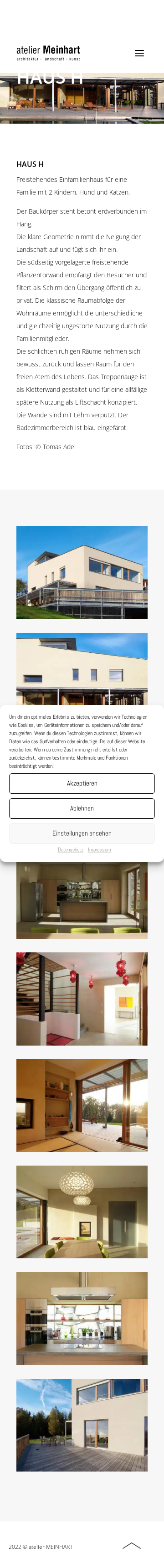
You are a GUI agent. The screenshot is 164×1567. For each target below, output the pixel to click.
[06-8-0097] (82, 1256)
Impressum (99, 849)
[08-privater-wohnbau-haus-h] (82, 936)
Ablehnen (82, 808)
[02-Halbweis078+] (82, 617)
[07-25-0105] (82, 1150)
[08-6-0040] (82, 1043)
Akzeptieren (82, 783)
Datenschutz (70, 849)
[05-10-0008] (82, 1363)
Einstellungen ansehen (82, 833)
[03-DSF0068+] (82, 1469)
